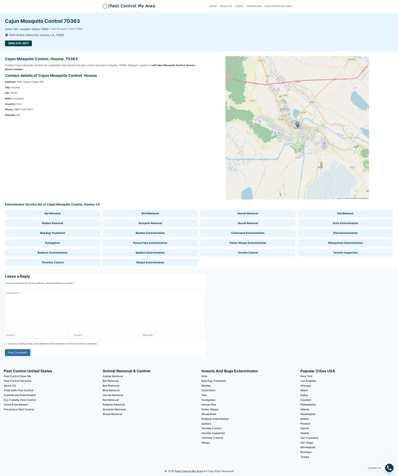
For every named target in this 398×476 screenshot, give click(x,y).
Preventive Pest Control (19, 409)
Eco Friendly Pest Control (20, 400)
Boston (304, 418)
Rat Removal (345, 213)
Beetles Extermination (150, 233)
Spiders (206, 423)
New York (306, 376)
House (239, 6)
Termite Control (248, 252)
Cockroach (208, 390)
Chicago (305, 385)
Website (148, 335)
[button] (297, 125)
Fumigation (52, 242)
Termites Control (53, 262)
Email (78, 335)
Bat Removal (52, 213)
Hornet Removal (247, 213)
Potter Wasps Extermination (247, 242)
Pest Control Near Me (17, 376)
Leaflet (339, 198)
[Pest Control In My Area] (155, 6)
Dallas (304, 395)
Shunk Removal (248, 223)
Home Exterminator (16, 404)
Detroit (304, 428)
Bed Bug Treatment (52, 233)
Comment (13, 293)
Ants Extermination (345, 223)
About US (226, 6)
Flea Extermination (345, 233)
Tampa (304, 456)
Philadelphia (308, 404)
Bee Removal (111, 385)
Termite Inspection (345, 252)
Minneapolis (307, 447)
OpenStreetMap (351, 198)
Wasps (205, 442)
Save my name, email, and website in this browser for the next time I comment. (52, 343)
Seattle (304, 433)
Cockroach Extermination (247, 233)
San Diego (306, 442)
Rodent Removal (52, 223)
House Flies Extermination (150, 242)
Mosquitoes (208, 414)
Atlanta (304, 409)
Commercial (254, 6)
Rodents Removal (114, 404)
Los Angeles (308, 380)
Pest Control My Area (189, 471)
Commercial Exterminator (20, 395)
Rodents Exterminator (215, 418)
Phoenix (305, 423)
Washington (307, 414)
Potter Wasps (210, 409)
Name (11, 335)
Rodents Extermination (53, 252)
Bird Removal (150, 213)
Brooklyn (305, 452)
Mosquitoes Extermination (345, 242)
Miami (304, 390)
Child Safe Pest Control (18, 390)
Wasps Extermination (150, 262)
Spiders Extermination (150, 252)
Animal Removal (113, 376)
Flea (204, 395)
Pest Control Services (17, 380)
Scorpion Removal (150, 223)
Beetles (206, 385)
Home (213, 6)
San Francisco (309, 437)
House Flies (208, 404)
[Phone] (389, 468)
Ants (204, 376)
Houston (305, 400)
